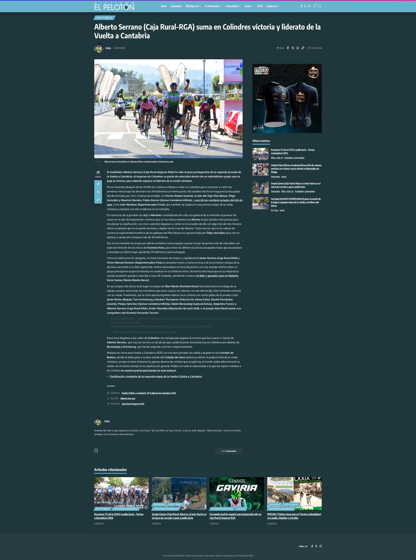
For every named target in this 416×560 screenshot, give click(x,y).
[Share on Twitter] (293, 48)
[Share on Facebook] (288, 48)
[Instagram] (309, 6)
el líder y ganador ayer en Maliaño (217, 275)
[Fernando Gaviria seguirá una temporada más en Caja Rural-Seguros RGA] (237, 493)
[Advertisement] (287, 241)
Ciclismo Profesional (222, 509)
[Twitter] (305, 6)
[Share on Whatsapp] (298, 48)
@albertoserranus (172, 318)
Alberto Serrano (127, 398)
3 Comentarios (230, 451)
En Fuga (274, 210)
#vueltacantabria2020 (122, 318)
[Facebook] (301, 6)
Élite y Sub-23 (104, 17)
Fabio (108, 47)
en (148, 370)
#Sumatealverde (170, 326)
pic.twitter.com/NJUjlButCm (197, 326)
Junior (283, 176)
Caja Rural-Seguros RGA (133, 403)
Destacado (275, 176)
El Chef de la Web (244, 555)
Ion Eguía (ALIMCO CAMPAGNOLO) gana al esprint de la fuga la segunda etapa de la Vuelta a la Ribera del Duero (296, 202)
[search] (319, 6)
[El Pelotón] (116, 6)
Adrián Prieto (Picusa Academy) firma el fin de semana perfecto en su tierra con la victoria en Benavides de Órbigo (296, 168)
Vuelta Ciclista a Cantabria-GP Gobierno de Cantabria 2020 (149, 393)
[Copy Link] (303, 48)
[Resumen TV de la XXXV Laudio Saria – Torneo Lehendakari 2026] (260, 154)
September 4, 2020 (166, 332)
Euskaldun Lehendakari (294, 157)
